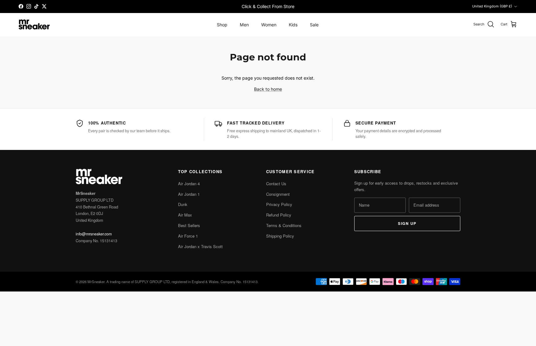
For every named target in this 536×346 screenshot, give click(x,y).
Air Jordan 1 (189, 194)
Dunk (182, 204)
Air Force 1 (188, 236)
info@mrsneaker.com (94, 234)
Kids (293, 24)
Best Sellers (189, 225)
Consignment (278, 194)
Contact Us (276, 183)
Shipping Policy (280, 236)
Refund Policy (278, 215)
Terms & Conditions (284, 225)
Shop (222, 24)
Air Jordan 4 (189, 183)
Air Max (185, 215)
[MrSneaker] (34, 24)
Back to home (268, 89)
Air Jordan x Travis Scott (200, 246)
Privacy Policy (279, 204)
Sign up (407, 223)
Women (268, 24)
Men (244, 24)
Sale (314, 24)
